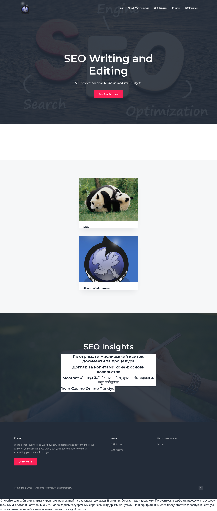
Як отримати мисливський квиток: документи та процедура (108, 358)
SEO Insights (117, 450)
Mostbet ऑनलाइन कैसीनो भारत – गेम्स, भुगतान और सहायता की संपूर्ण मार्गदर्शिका (108, 380)
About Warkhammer (97, 288)
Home (114, 438)
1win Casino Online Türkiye (88, 388)
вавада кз (85, 500)
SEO (86, 226)
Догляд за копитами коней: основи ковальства (108, 369)
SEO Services (117, 444)
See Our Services (108, 94)
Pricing (160, 444)
